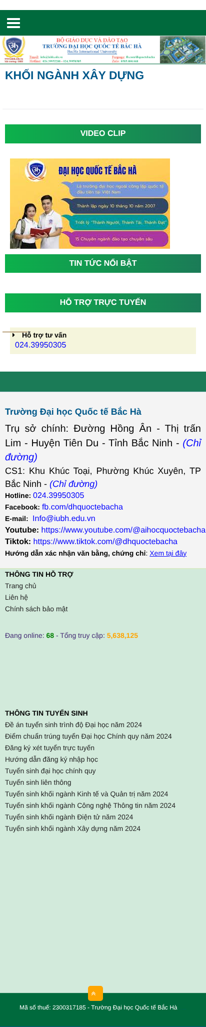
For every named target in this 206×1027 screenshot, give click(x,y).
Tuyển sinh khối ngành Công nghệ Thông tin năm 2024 (90, 805)
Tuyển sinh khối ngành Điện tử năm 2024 (69, 817)
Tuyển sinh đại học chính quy (50, 771)
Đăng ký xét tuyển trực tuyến (49, 748)
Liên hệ (16, 597)
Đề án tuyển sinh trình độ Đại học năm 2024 (73, 725)
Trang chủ (20, 586)
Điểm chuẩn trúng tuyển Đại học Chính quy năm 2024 (88, 736)
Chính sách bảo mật (36, 609)
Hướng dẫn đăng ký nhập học (51, 759)
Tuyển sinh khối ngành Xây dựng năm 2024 (72, 828)
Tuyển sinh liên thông (38, 782)
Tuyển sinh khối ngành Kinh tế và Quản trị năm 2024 (86, 794)
